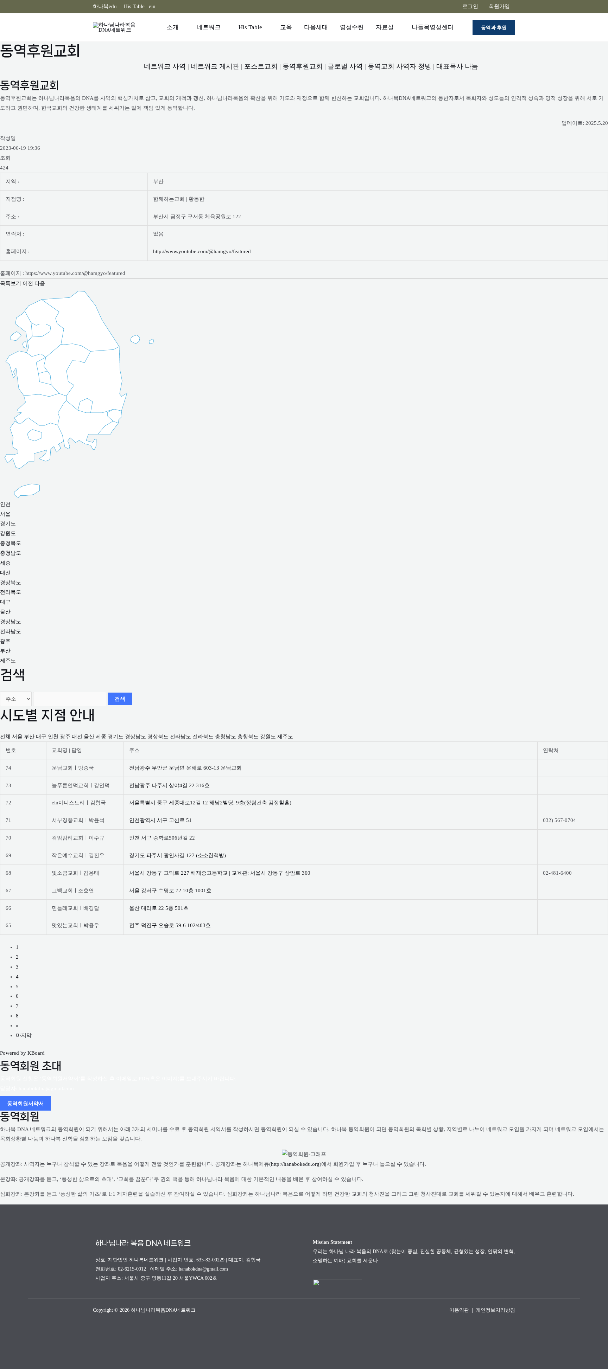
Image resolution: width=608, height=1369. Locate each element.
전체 (5, 736)
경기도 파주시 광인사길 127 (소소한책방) (177, 855)
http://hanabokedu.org (295, 1164)
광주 (5, 641)
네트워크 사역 (165, 66)
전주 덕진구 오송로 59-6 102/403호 (170, 925)
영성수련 (352, 27)
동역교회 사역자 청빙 (399, 66)
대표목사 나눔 (457, 66)
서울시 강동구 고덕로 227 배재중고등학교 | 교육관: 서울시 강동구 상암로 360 (219, 873)
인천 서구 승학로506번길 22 (162, 838)
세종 (5, 563)
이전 (28, 283)
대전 (5, 573)
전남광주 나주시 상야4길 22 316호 (169, 785)
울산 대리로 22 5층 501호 (159, 908)
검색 (120, 698)
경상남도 (10, 621)
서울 (5, 514)
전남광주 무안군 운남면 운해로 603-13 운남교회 (185, 768)
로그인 (470, 6)
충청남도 (10, 553)
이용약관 (459, 1310)
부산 (5, 651)
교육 (286, 27)
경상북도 (10, 582)
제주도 (8, 660)
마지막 (24, 1035)
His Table (134, 6)
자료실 (385, 27)
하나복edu (105, 6)
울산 (5, 612)
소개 (173, 27)
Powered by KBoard (22, 1053)
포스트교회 (261, 66)
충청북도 (10, 543)
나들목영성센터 (433, 27)
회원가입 (499, 6)
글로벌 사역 (345, 66)
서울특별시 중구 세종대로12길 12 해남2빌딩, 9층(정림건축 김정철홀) (210, 802)
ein (152, 6)
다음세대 (316, 27)
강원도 (8, 533)
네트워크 (209, 27)
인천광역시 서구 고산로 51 (160, 820)
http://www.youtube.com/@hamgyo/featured (202, 251)
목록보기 (10, 283)
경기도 (8, 523)
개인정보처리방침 (495, 1310)
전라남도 (10, 631)
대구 (5, 602)
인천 (5, 504)
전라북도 (10, 592)
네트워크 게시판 (215, 66)
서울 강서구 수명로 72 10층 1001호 (170, 890)
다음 (39, 283)
